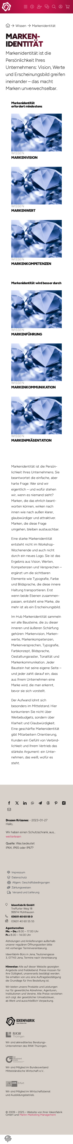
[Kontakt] (47, 6)
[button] (8, 1139)
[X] (17, 803)
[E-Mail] (9, 809)
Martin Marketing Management (37, 1114)
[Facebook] (9, 803)
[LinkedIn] (24, 803)
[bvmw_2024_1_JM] (15, 1058)
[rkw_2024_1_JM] (15, 1034)
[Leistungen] (25, 6)
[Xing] (63, 803)
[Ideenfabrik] (32, 6)
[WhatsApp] (32, 803)
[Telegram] (40, 803)
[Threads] (48, 803)
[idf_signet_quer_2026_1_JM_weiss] (6, 4)
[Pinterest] (56, 803)
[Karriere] (39, 6)
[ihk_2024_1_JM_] (15, 1083)
